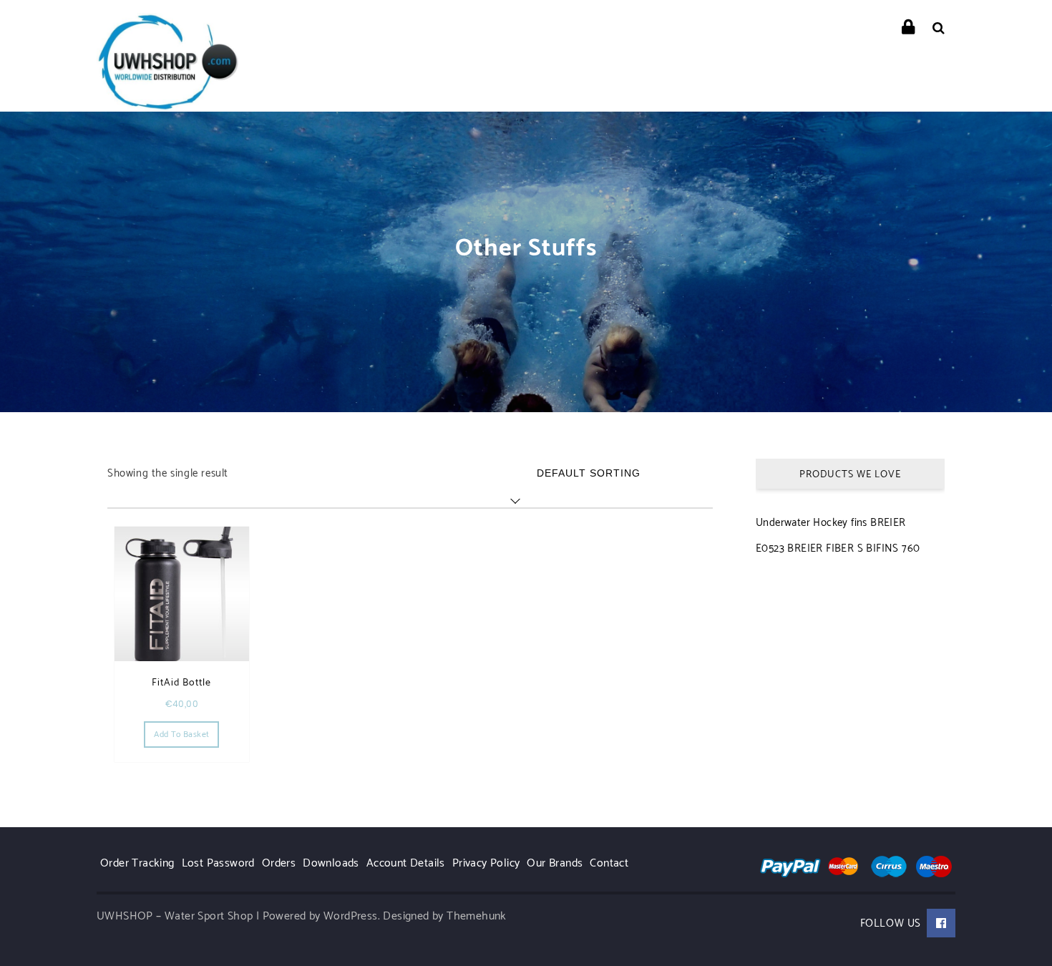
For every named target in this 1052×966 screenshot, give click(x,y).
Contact (609, 863)
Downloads (331, 863)
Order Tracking (137, 863)
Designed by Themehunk (444, 916)
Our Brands (555, 863)
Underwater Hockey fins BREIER (831, 523)
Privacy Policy (486, 863)
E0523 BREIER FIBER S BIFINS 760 (838, 548)
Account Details (405, 863)
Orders (279, 863)
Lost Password (218, 863)
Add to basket (181, 734)
